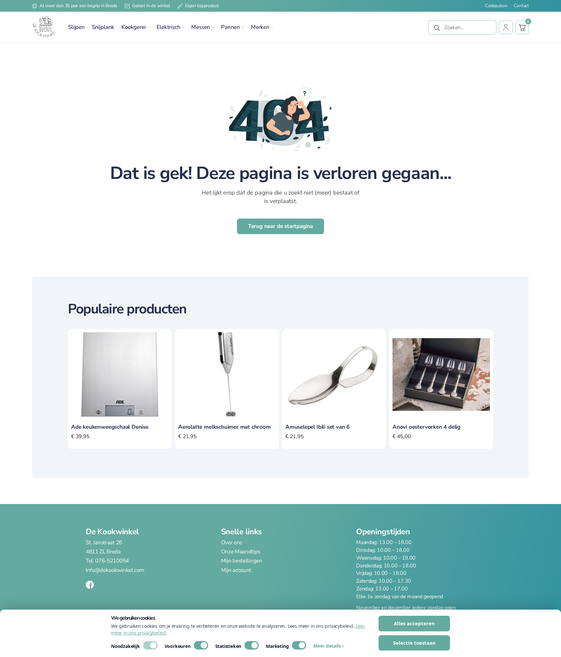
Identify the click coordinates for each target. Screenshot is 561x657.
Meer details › (328, 646)
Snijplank (103, 27)
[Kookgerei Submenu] (148, 27)
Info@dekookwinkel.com (115, 570)
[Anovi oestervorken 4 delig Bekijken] (441, 374)
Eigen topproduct (202, 6)
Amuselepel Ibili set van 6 (317, 427)
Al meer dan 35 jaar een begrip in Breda (78, 6)
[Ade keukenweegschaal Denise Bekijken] (119, 374)
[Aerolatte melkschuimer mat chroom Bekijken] (227, 374)
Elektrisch (168, 27)
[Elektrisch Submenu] (183, 27)
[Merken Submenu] (272, 27)
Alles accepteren (414, 623)
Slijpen (76, 27)
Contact (521, 5)
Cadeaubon (496, 5)
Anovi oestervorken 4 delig (426, 427)
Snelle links (241, 531)
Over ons (231, 542)
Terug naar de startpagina (280, 226)
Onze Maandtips (240, 551)
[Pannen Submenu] (242, 27)
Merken (260, 27)
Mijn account (236, 570)
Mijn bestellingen (241, 560)
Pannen (230, 27)
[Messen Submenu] (212, 27)
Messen (200, 27)
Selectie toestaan (414, 642)
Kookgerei (133, 27)
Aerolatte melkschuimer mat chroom (224, 427)
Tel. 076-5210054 (107, 560)
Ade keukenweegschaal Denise (109, 427)
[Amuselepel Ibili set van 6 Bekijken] (334, 374)
